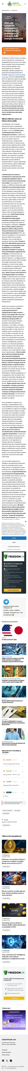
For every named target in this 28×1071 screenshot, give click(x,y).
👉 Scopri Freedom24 (12, 590)
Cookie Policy (10, 549)
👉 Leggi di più (14, 998)
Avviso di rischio (6, 1052)
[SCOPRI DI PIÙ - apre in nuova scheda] (23, 793)
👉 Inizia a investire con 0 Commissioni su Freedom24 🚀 (13, 49)
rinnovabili (17, 810)
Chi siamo (4, 1050)
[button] (25, 521)
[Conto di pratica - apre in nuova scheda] (23, 782)
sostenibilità (6, 813)
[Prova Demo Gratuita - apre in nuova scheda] (23, 771)
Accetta (14, 538)
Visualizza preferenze (14, 546)
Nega (14, 542)
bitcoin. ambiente (7, 810)
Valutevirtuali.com (6, 10)
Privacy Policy (17, 549)
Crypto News (14, 10)
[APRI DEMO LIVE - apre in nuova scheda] (23, 761)
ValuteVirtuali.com (9, 1040)
